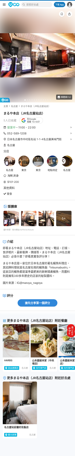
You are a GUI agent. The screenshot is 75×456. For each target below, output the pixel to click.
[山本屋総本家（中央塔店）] (44, 340)
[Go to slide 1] (25, 100)
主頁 (5, 106)
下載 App (59, 4)
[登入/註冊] (69, 4)
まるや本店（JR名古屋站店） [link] (36, 106)
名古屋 (14, 106)
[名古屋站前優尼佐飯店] (20, 403)
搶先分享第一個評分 (37, 303)
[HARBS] (16, 340)
